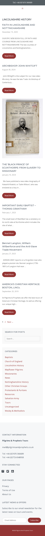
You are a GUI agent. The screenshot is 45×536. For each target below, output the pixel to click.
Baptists (9, 357)
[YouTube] (12, 471)
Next (10, 322)
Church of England (13, 361)
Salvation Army (12, 398)
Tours (7, 402)
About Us (6, 494)
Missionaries (11, 373)
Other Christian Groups (16, 386)
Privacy (5, 486)
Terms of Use (8, 490)
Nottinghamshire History (17, 382)
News (7, 377)
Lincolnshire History (14, 365)
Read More (10, 57)
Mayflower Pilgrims (14, 369)
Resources (10, 394)
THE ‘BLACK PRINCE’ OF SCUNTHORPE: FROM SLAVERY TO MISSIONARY (21, 167)
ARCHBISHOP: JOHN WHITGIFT (19, 65)
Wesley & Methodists (15, 410)
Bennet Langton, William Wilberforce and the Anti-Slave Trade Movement (19, 246)
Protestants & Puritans (16, 390)
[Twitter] (8, 471)
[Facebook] (3, 471)
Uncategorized (12, 406)
